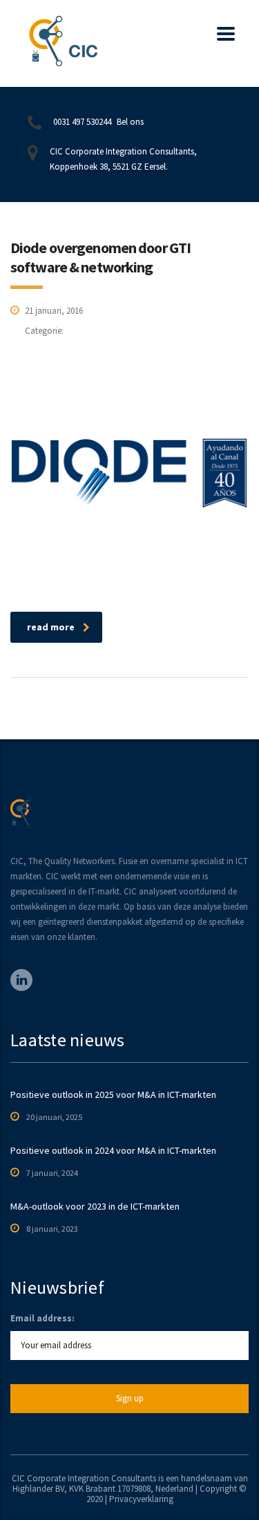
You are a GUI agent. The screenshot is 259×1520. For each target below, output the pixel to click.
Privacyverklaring (141, 1499)
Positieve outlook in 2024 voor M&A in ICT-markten (113, 1150)
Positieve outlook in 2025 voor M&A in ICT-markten (113, 1094)
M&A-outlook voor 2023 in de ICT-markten (95, 1206)
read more (51, 627)
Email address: (42, 1318)
